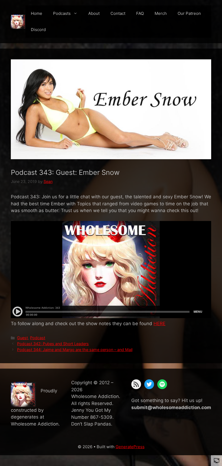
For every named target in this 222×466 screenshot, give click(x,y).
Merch (161, 13)
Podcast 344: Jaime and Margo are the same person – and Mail (74, 349)
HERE (159, 323)
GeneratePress (130, 446)
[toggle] (216, 460)
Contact (117, 13)
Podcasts (62, 13)
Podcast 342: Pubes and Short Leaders (53, 343)
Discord (38, 29)
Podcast (37, 337)
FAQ (140, 13)
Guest (22, 337)
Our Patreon (189, 13)
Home (36, 13)
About (94, 13)
